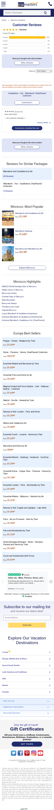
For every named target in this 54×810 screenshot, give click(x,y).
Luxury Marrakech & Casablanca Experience (19, 314)
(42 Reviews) (8, 176)
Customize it (27, 102)
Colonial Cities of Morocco (13, 297)
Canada (5, 692)
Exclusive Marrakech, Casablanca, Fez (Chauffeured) (23, 320)
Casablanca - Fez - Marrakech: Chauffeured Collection (27, 94)
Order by (32, 71)
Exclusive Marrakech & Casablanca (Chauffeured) (22, 317)
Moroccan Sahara (9, 303)
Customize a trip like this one (27, 128)
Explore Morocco (27, 267)
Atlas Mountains (8, 300)
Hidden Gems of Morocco (12, 290)
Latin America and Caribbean (14, 672)
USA (4, 679)
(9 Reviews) (8, 191)
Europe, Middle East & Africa (14, 659)
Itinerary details (42, 123)
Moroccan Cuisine (9, 293)
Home (4, 20)
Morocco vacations (18, 20)
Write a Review (27, 63)
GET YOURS (27, 744)
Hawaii (5, 685)
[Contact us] (51, 4)
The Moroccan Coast (10, 307)
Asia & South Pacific (11, 665)
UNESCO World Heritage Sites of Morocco (19, 286)
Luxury (6, 652)
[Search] (45, 12)
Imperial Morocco (9, 310)
